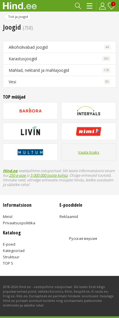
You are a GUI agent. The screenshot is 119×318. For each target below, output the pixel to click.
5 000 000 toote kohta (49, 175)
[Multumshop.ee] (30, 152)
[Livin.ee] (30, 131)
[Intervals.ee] (88, 110)
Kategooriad (89, 6)
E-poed (9, 244)
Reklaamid (69, 216)
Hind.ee (10, 170)
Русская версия (83, 238)
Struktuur (11, 256)
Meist (7, 216)
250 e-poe (17, 175)
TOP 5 (8, 263)
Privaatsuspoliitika (19, 222)
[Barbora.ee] (30, 110)
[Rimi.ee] (88, 131)
